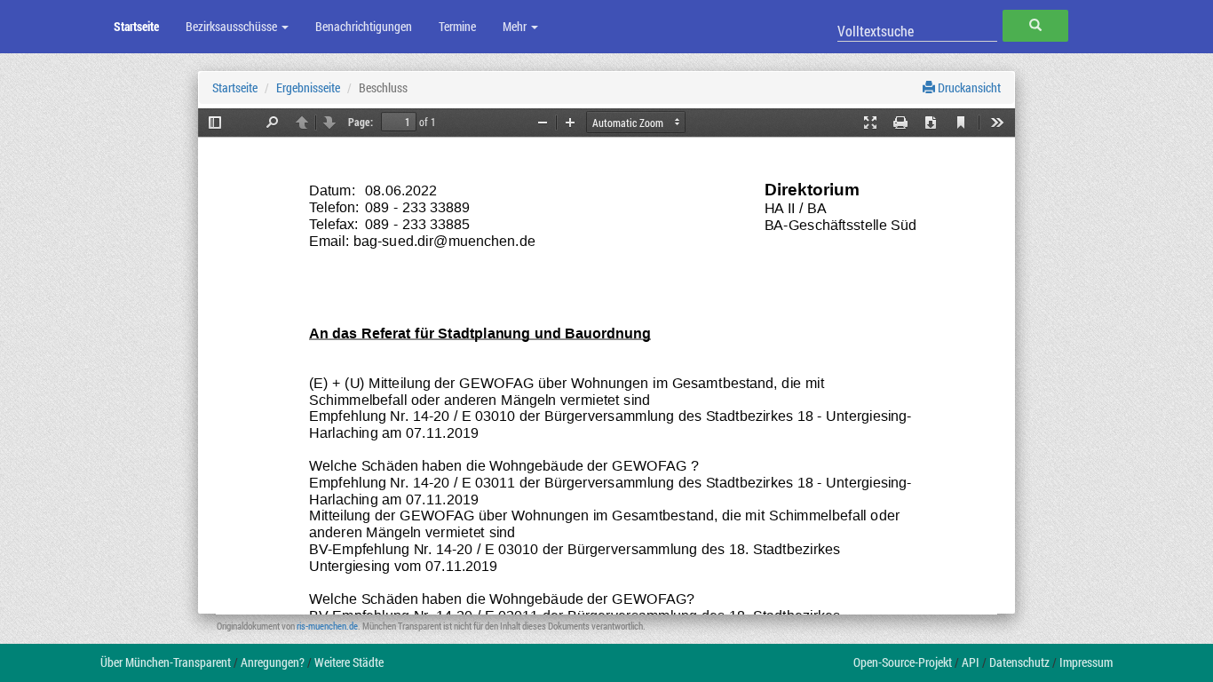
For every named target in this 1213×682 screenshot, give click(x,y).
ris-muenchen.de (327, 625)
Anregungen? (273, 662)
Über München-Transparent (165, 662)
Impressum (1086, 662)
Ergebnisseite (308, 87)
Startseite (136, 26)
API (970, 662)
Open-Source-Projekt (902, 662)
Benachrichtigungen (363, 26)
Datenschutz (1019, 662)
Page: (360, 122)
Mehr (516, 26)
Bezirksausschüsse (233, 26)
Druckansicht (968, 87)
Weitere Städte (349, 662)
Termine (457, 26)
